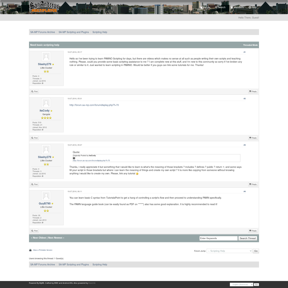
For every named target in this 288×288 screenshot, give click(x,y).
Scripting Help (99, 32)
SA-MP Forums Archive (42, 32)
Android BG (68, 283)
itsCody (45, 110)
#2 (245, 98)
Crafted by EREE (51, 283)
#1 (245, 52)
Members (238, 7)
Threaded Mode (250, 45)
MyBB (41, 283)
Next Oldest (39, 237)
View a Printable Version (42, 250)
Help (253, 7)
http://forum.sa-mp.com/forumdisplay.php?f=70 (94, 105)
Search (221, 7)
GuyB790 (44, 203)
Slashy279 (44, 64)
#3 (245, 145)
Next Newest (55, 237)
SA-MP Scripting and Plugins (74, 32)
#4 (245, 191)
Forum (206, 7)
